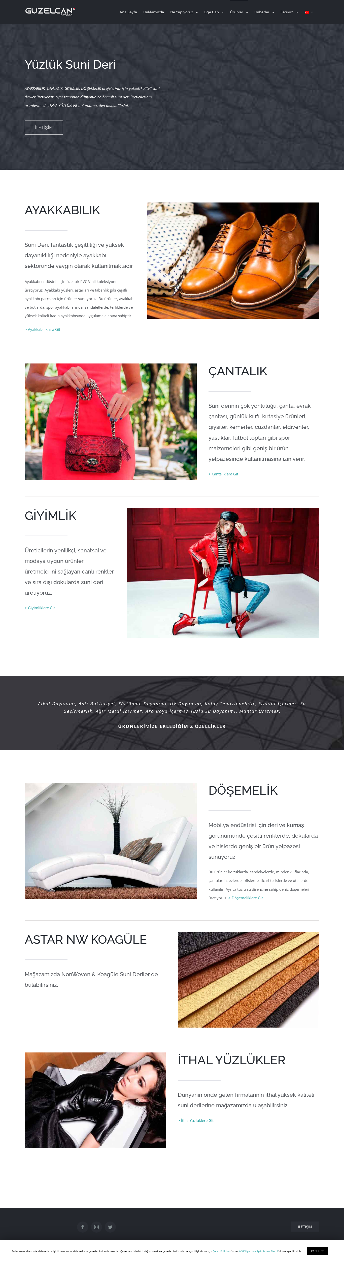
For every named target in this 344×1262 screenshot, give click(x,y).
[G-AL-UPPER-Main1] (95, 1056)
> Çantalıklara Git (223, 473)
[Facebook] (82, 1227)
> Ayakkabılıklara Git (42, 329)
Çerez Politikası (222, 1251)
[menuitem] (128, 12)
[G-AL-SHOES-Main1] (233, 206)
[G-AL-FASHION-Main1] (223, 512)
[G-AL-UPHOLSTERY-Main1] (111, 787)
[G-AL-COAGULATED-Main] (248, 936)
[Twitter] (110, 1227)
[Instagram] (96, 1227)
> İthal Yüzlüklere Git (196, 1120)
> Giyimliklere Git (40, 607)
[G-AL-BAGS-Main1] (111, 367)
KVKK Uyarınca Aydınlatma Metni (258, 1251)
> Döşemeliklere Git (245, 897)
